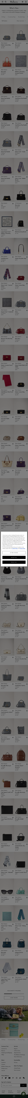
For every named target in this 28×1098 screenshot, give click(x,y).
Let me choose (14, 552)
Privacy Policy (22, 548)
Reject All (14, 562)
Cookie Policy (15, 548)
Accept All (14, 557)
